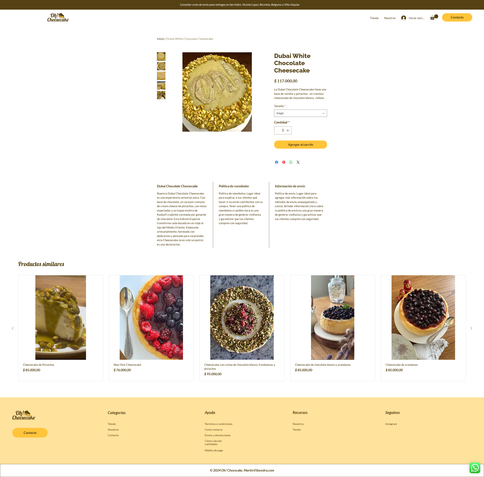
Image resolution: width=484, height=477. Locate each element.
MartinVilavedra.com (259, 470)
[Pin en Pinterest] (284, 162)
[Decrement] (278, 130)
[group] (242, 328)
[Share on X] (298, 162)
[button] (434, 17)
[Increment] (288, 130)
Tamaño (280, 106)
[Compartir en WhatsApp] (291, 162)
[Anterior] (12, 328)
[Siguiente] (471, 328)
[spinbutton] (283, 130)
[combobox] (300, 113)
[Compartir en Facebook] (276, 162)
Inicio (160, 38)
